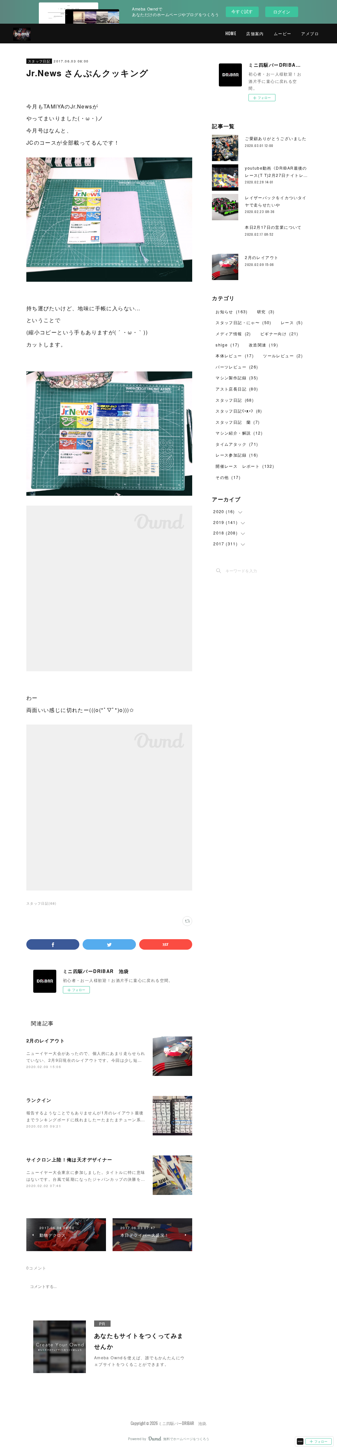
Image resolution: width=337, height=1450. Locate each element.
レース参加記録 (237, 455)
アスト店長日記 (237, 389)
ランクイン (39, 1100)
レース (292, 322)
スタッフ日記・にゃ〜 (244, 322)
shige (228, 344)
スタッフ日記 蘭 (238, 422)
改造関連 (263, 344)
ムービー (283, 33)
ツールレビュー (283, 355)
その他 (228, 477)
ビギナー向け (279, 333)
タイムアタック (237, 444)
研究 (266, 311)
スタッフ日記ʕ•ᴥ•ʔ (239, 411)
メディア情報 (233, 333)
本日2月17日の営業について (273, 227)
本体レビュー (235, 355)
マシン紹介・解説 (239, 433)
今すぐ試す (242, 11)
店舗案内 (255, 33)
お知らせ (232, 311)
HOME (231, 33)
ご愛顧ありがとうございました (276, 138)
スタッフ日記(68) (41, 903)
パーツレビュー (237, 366)
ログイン (281, 12)
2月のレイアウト (45, 1040)
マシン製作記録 (237, 377)
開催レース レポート (245, 466)
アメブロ (310, 33)
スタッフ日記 (39, 61)
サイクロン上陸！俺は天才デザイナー (69, 1159)
